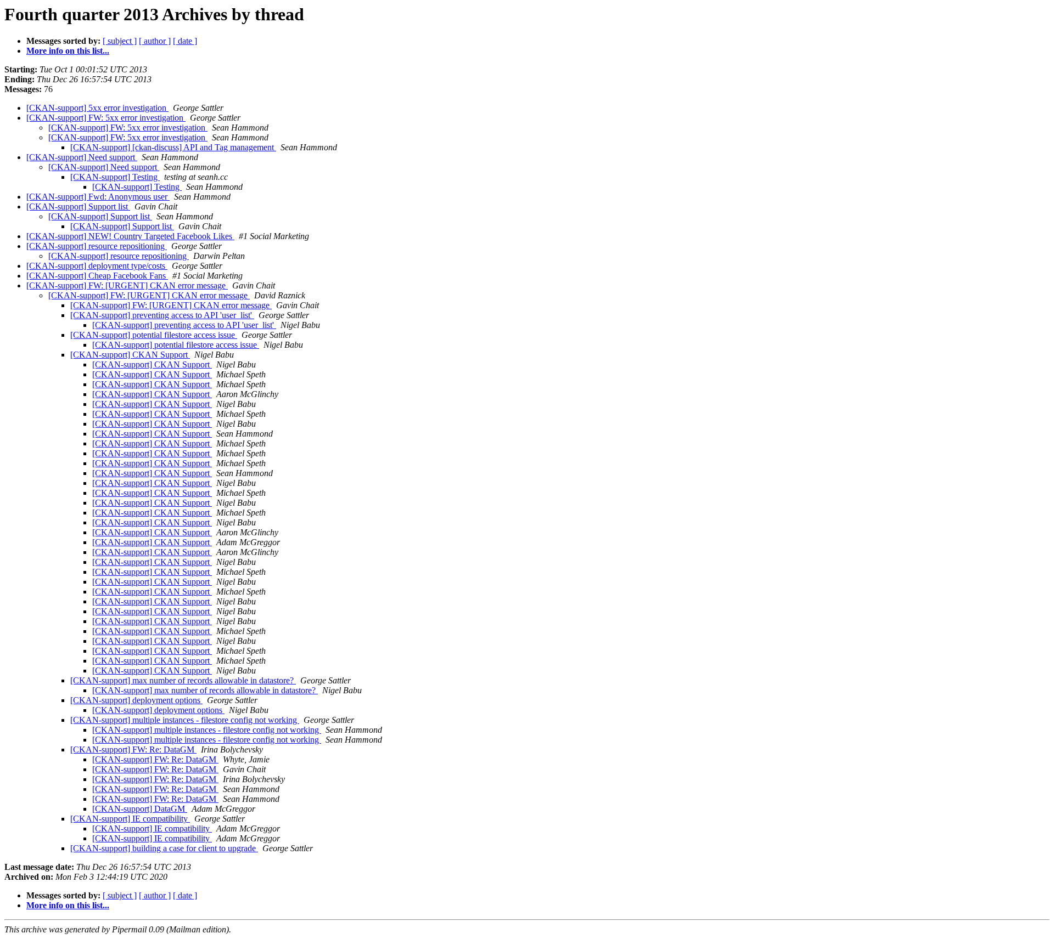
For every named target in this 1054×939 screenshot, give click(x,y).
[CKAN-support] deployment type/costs (96, 265)
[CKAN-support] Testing (115, 177)
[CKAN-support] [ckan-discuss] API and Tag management (173, 147)
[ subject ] (120, 41)
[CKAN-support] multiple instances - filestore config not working (184, 720)
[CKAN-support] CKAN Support (130, 354)
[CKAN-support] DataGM (139, 808)
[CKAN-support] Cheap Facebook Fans (97, 275)
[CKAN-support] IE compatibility (130, 818)
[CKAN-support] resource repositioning (96, 246)
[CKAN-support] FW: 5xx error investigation (106, 117)
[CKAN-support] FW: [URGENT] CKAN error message (127, 285)
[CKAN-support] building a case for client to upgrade (164, 848)
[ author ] (155, 41)
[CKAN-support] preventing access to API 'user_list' (162, 315)
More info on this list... (67, 50)
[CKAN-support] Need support (81, 157)
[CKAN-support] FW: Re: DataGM (133, 749)
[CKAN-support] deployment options (136, 700)
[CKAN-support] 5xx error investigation (97, 107)
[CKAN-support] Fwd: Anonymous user (98, 196)
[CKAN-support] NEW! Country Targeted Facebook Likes (130, 236)
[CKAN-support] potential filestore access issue (153, 335)
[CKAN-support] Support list (78, 206)
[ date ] (185, 41)
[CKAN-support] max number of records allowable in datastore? (183, 680)
